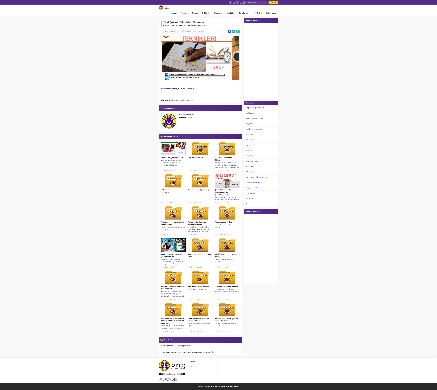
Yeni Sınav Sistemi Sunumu (198, 286)
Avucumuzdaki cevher (223, 222)
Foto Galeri (250, 140)
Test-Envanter (251, 193)
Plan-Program (251, 172)
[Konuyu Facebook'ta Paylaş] (229, 31)
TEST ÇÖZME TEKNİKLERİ (186, 100)
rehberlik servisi (173, 100)
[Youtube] (241, 2)
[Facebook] (230, 2)
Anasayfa (166, 25)
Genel (248, 145)
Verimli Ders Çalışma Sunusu (172, 158)
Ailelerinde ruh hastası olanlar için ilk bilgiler (172, 223)
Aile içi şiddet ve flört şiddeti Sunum (226, 255)
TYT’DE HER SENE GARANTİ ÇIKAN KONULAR (171, 255)
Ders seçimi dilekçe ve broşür (199, 190)
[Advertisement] (261, 60)
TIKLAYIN (190, 88)
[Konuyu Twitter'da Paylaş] (233, 31)
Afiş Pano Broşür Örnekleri (255, 108)
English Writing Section (254, 129)
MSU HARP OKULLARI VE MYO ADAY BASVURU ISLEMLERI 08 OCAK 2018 (172, 321)
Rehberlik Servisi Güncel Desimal (257, 177)
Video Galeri (250, 198)
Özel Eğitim (250, 166)
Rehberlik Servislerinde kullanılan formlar (197, 223)
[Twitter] (234, 2)
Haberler (249, 150)
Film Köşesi (250, 134)
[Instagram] (237, 2)
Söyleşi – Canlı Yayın (253, 188)
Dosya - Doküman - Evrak (178, 25)
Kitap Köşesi (250, 156)
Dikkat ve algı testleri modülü (226, 286)
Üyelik (274, 2)
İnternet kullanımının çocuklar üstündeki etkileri (226, 320)
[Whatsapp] (244, 2)
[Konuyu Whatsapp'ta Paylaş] (238, 31)
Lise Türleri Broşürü (195, 158)
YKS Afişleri (165, 190)
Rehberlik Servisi (186, 115)
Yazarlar (249, 204)
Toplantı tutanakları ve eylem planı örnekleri (172, 287)
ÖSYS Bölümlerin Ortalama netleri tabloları (198, 320)
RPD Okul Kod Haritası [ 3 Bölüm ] (225, 159)
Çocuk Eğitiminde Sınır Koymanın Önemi (223, 191)
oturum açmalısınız (183, 346)
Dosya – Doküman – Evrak (254, 118)
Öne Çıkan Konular (252, 161)
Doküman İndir (251, 113)
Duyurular (249, 124)
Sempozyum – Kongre (253, 182)
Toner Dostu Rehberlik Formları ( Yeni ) (200, 255)
